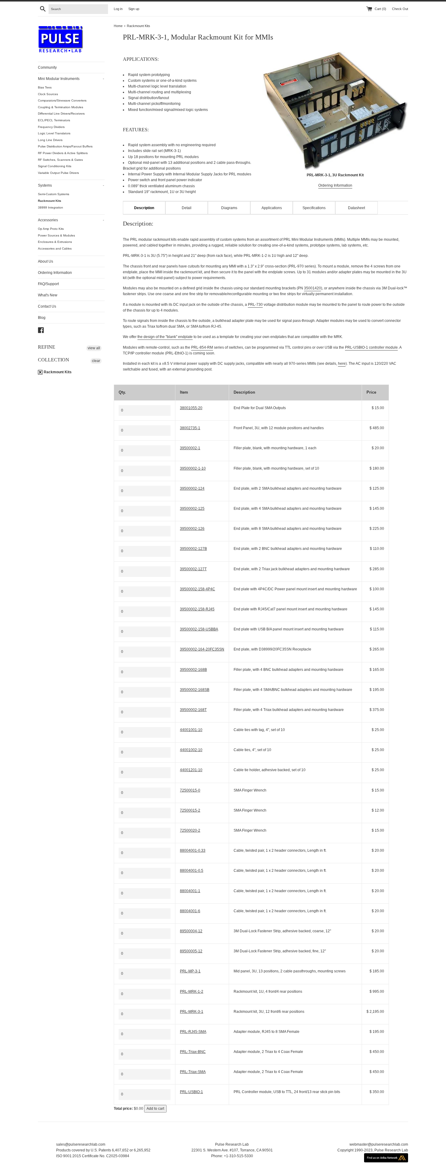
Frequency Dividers (51, 127)
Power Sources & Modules (56, 235)
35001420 (312, 288)
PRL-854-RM (202, 347)
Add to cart (155, 1108)
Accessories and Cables (55, 248)
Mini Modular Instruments (71, 79)
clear (96, 361)
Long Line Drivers (50, 140)
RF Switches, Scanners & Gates (60, 159)
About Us (45, 261)
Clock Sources (48, 94)
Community (47, 67)
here (342, 363)
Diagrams (229, 208)
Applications (272, 208)
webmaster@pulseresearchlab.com (379, 1144)
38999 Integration (50, 207)
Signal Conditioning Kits (54, 166)
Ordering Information (55, 273)
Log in (118, 9)
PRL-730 (255, 304)
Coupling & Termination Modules (60, 107)
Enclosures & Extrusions (55, 241)
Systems (71, 185)
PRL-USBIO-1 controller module (371, 347)
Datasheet (356, 208)
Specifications (314, 208)
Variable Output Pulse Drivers (58, 172)
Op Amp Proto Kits (51, 228)
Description (144, 208)
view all (94, 348)
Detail (186, 208)
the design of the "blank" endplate (165, 337)
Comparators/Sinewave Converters (62, 100)
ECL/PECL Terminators (54, 120)
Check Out (400, 9)
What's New (47, 295)
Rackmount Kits (49, 200)
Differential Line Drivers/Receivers (61, 113)
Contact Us (47, 306)
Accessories (71, 220)
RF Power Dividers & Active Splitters (63, 153)
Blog (42, 318)
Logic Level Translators (54, 133)
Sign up (133, 9)
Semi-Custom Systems (53, 194)
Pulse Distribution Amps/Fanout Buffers (65, 146)
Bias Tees (45, 87)
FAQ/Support (48, 284)
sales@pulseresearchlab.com (80, 1144)
